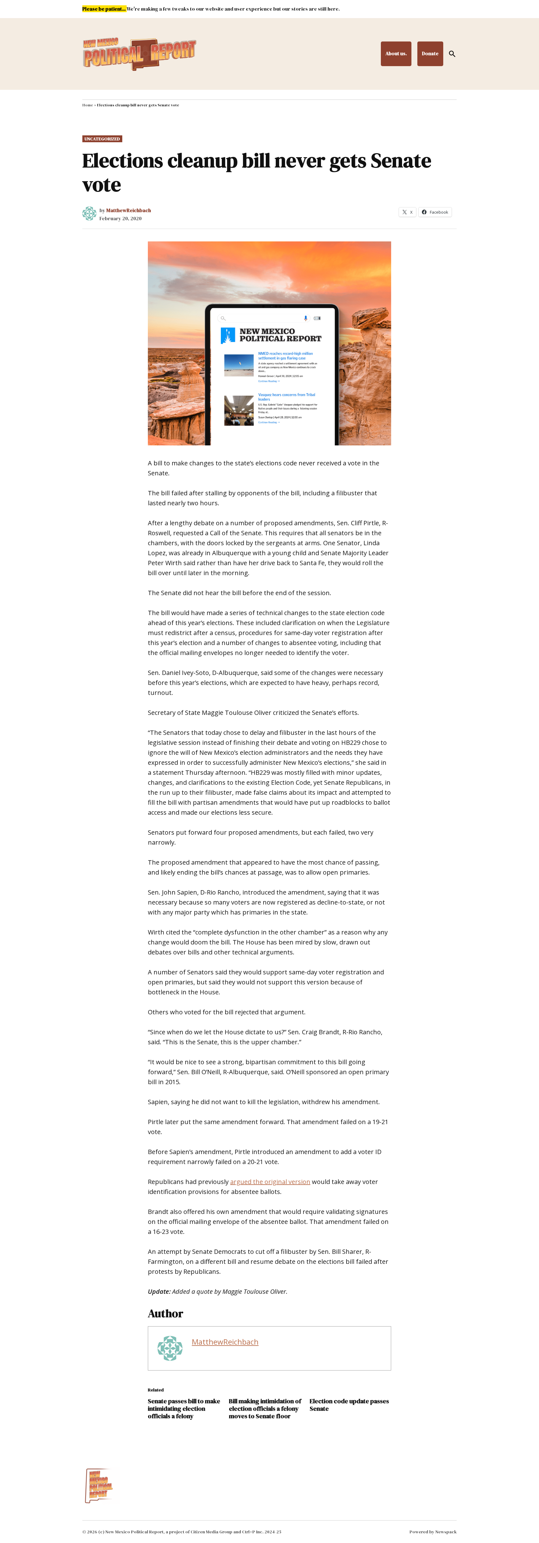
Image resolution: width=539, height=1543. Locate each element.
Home (87, 105)
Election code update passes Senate (349, 1405)
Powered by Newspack (433, 1532)
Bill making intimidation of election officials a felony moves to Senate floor (265, 1408)
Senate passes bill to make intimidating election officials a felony (184, 1408)
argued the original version (270, 1181)
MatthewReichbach (128, 210)
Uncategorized (102, 139)
